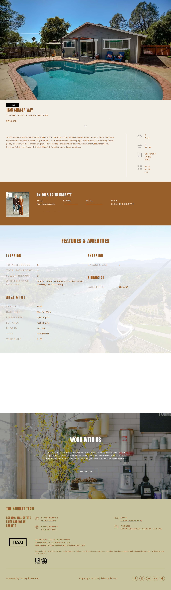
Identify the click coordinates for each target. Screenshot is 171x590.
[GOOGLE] (162, 578)
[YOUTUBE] (155, 578)
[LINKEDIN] (148, 578)
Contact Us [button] (85, 471)
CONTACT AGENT (52, 212)
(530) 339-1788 (48, 521)
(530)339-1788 (70, 204)
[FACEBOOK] (135, 578)
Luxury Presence (29, 578)
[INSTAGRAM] (141, 578)
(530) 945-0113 (48, 529)
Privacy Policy (109, 578)
